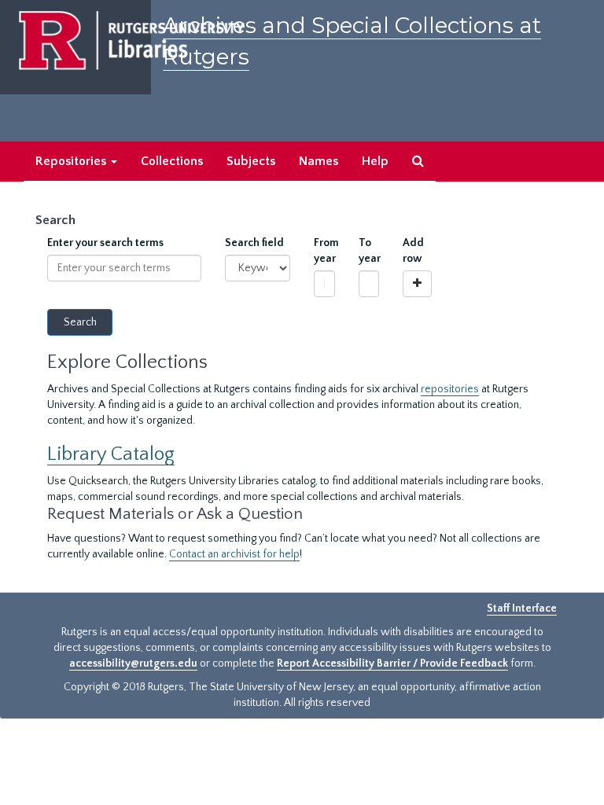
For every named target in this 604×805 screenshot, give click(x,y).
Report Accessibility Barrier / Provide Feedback (392, 663)
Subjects (250, 161)
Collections (172, 161)
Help (375, 161)
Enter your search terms (105, 243)
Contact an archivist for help (234, 554)
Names (318, 161)
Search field (254, 243)
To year (369, 251)
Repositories (72, 161)
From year (324, 251)
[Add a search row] (417, 283)
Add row (413, 251)
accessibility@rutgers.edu (133, 663)
